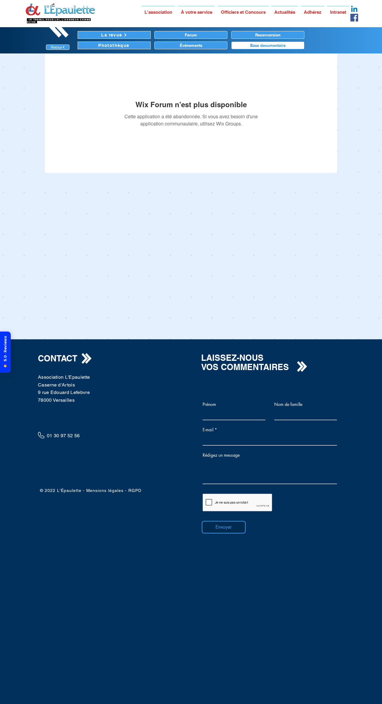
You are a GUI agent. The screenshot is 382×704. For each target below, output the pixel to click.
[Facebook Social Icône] (354, 18)
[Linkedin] (354, 9)
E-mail (208, 430)
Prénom (209, 404)
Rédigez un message (221, 455)
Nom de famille (288, 404)
